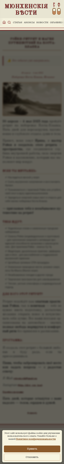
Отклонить (32, 457)
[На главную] (3, 22)
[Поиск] (8, 22)
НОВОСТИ (42, 22)
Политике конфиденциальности (36, 439)
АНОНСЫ (29, 22)
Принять (32, 448)
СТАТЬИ (17, 22)
